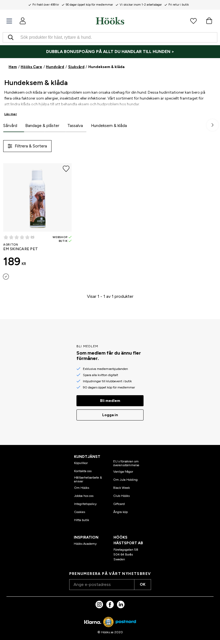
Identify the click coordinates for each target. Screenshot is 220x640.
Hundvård (55, 67)
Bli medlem (110, 400)
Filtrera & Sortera (31, 145)
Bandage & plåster (42, 125)
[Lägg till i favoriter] (66, 168)
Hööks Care (31, 67)
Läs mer (10, 114)
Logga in (110, 415)
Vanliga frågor (123, 471)
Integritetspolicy (85, 504)
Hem (13, 67)
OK (142, 584)
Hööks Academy (85, 544)
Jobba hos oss (83, 496)
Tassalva (75, 125)
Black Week (121, 488)
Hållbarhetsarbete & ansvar (88, 479)
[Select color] (6, 276)
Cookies (79, 512)
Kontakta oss (82, 471)
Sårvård (10, 125)
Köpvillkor (81, 463)
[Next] (212, 125)
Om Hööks (81, 488)
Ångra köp (120, 512)
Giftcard (119, 504)
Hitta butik (81, 520)
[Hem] (110, 20)
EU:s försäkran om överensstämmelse (126, 463)
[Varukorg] (209, 20)
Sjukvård (76, 67)
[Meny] (9, 21)
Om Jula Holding (125, 480)
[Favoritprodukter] (193, 20)
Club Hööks (121, 496)
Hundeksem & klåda (109, 125)
